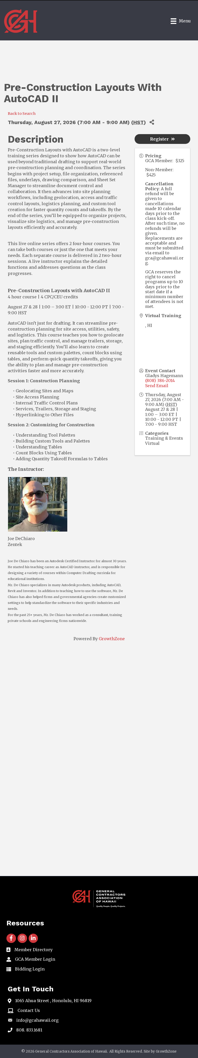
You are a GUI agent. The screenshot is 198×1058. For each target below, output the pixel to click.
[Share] (152, 122)
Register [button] (159, 139)
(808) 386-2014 (160, 380)
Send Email (156, 385)
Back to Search (22, 113)
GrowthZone (112, 638)
